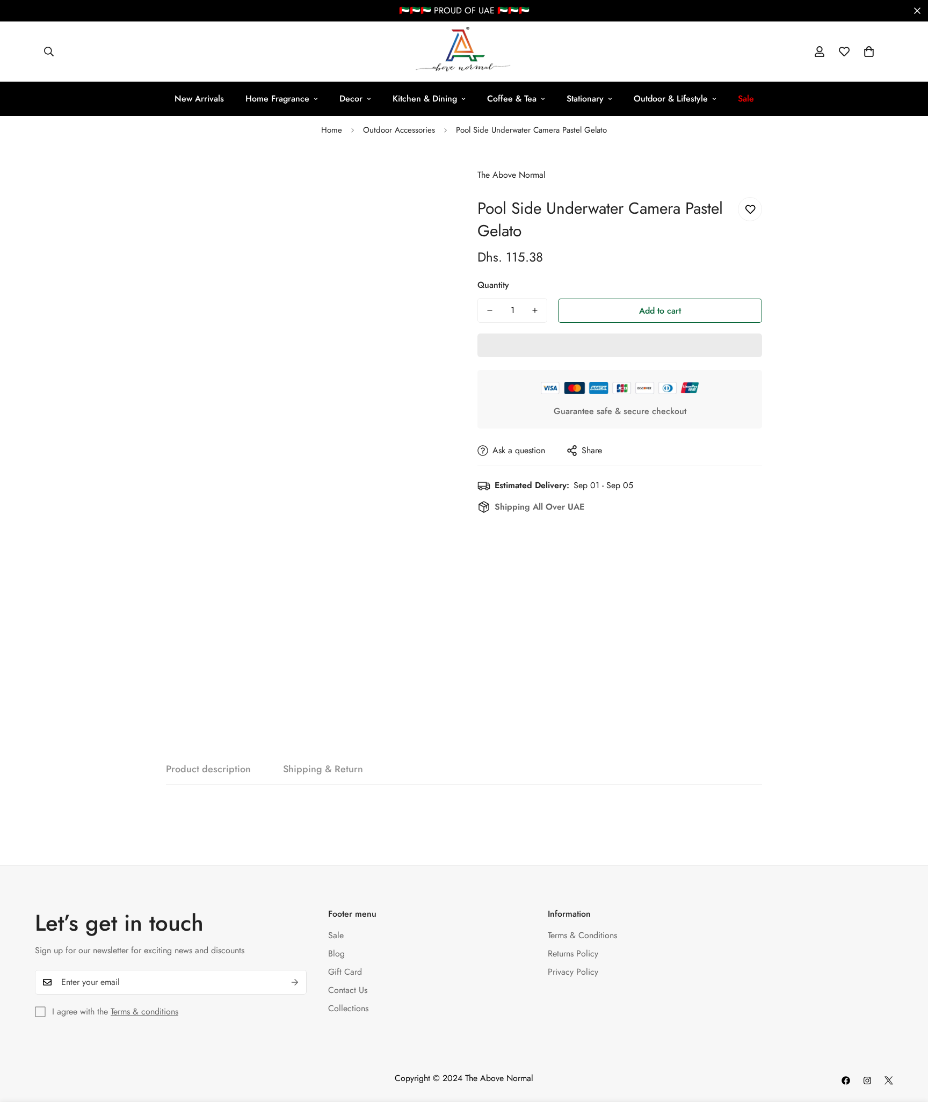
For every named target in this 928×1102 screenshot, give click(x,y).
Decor (351, 98)
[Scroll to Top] (907, 1043)
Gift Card (345, 972)
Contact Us (347, 990)
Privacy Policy (573, 972)
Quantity (493, 285)
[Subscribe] (295, 982)
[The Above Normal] (463, 51)
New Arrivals (199, 98)
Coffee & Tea (511, 98)
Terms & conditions (144, 1011)
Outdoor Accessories (399, 130)
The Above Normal (511, 175)
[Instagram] (867, 1080)
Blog (336, 953)
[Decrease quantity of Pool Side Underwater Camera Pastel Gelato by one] (490, 310)
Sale (336, 935)
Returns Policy (573, 953)
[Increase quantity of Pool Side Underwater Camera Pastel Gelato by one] (535, 310)
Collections (348, 1008)
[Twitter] (889, 1080)
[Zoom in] (428, 175)
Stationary (585, 98)
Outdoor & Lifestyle (671, 98)
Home (331, 130)
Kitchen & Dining (425, 98)
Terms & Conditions (582, 935)
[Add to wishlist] (750, 209)
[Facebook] (846, 1080)
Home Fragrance (277, 98)
